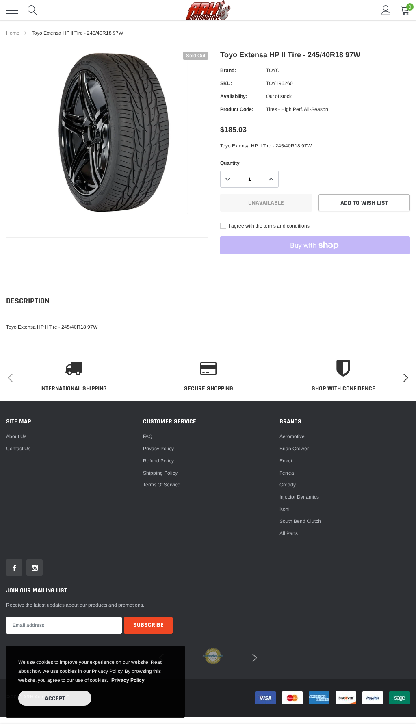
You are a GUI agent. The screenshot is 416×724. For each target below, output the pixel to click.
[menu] (12, 10)
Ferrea (287, 473)
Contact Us (18, 448)
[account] (386, 10)
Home (13, 33)
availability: (233, 96)
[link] (14, 567)
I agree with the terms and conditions (269, 226)
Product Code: (237, 109)
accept (55, 698)
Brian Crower (294, 448)
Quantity (230, 163)
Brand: (228, 70)
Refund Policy (158, 461)
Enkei (286, 461)
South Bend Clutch (300, 521)
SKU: (226, 83)
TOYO (273, 70)
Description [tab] (28, 301)
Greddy (288, 485)
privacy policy (128, 680)
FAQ (147, 436)
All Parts (289, 533)
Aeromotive (292, 436)
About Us (16, 436)
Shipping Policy (160, 473)
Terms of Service (161, 485)
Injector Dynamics (299, 497)
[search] (32, 10)
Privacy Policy (158, 448)
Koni (285, 509)
